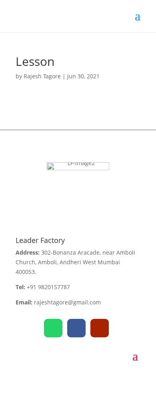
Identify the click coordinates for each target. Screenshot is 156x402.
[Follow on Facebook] (76, 328)
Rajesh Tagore (42, 76)
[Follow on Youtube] (99, 328)
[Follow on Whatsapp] (53, 328)
